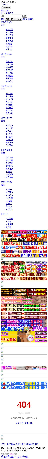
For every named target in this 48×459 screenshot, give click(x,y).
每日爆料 (9, 177)
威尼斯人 (9, 195)
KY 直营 (9, 209)
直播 (27, 19)
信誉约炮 (9, 140)
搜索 (24, 16)
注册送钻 (9, 174)
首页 (3, 19)
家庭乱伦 (9, 105)
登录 (3, 11)
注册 (6, 11)
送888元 (9, 206)
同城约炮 (9, 126)
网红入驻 (9, 158)
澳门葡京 (9, 192)
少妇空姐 (9, 134)
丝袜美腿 (9, 67)
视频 (7, 19)
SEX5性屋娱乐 (7, 13)
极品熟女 (9, 81)
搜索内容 (28, 423)
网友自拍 (9, 160)
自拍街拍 (9, 70)
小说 (19, 19)
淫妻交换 (9, 113)
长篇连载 (9, 108)
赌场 (31, 19)
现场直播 (9, 163)
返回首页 (19, 423)
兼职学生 (9, 131)
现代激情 (9, 94)
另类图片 (9, 76)
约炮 (24, 19)
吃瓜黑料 (9, 47)
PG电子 (9, 172)
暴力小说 (9, 99)
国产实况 (9, 30)
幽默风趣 (9, 111)
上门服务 (9, 137)
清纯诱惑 (9, 73)
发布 (9, 222)
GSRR (12, 454)
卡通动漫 (9, 41)
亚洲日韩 (9, 35)
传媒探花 (9, 32)
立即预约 (9, 145)
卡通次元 (9, 79)
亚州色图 (9, 62)
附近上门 (9, 128)
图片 (13, 19)
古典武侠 (9, 96)
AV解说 (9, 44)
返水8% (9, 204)
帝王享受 (9, 143)
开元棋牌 (9, 198)
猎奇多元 (9, 49)
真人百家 (9, 169)
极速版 (10, 224)
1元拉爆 (9, 201)
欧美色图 (9, 64)
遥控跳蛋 (9, 166)
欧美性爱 (9, 38)
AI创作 (10, 219)
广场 (9, 227)
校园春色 (9, 102)
